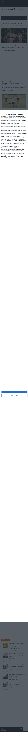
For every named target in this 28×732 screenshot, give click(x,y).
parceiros (13, 116)
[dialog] (14, 366)
